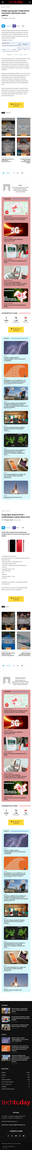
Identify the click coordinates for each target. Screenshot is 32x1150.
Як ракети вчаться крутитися (13, 497)
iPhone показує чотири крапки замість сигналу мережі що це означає (19, 1010)
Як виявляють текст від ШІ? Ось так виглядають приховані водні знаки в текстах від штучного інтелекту (14, 382)
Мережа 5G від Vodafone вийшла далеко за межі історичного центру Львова (16, 218)
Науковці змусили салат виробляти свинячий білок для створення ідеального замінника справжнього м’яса (14, 452)
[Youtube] (23, 1135)
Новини (8, 7)
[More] (23, 26)
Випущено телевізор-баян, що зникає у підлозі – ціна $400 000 (8, 127)
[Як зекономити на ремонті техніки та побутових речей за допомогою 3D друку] (6, 1019)
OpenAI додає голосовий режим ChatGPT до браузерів (24, 127)
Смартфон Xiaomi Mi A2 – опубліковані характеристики (8, 160)
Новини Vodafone (8, 216)
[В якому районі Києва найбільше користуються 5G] (16, 229)
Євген (5, 18)
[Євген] (3, 18)
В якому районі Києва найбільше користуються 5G (13, 240)
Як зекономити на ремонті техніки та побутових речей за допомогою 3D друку (20, 1018)
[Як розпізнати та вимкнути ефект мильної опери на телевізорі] (6, 1027)
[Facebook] (8, 1135)
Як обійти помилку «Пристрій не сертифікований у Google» (25, 161)
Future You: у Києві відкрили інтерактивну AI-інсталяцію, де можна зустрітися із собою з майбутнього (15, 284)
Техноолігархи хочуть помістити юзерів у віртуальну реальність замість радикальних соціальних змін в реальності (8, 146)
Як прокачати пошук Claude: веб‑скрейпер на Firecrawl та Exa (24, 147)
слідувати (16, 317)
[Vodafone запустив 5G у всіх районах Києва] (16, 295)
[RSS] (12, 1135)
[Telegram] (15, 1135)
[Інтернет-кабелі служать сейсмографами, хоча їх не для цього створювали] (16, 347)
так (6, 317)
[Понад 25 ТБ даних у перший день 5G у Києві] (16, 251)
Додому (3, 7)
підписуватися (26, 317)
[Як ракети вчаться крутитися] (16, 487)
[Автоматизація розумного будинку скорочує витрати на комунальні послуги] (16, 417)
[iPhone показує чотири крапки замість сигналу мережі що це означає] (6, 1011)
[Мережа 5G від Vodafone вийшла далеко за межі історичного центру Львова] (16, 208)
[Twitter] (19, 1135)
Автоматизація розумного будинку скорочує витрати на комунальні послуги (14, 429)
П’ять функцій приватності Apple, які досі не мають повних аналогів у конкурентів (15, 476)
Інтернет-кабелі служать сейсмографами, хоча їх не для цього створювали (15, 359)
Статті (8, 154)
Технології (8, 112)
